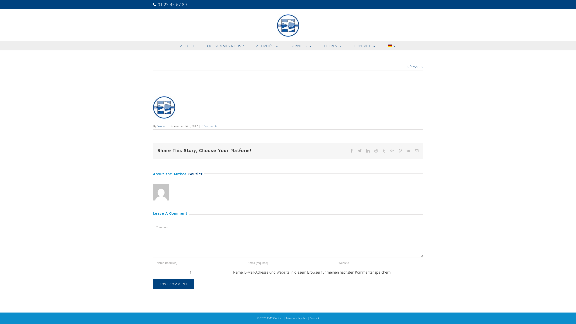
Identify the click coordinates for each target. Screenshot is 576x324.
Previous (416, 66)
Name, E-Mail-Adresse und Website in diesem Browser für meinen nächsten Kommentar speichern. (312, 272)
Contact (314, 318)
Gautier (161, 126)
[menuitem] (190, 45)
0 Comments (209, 126)
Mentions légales (296, 318)
